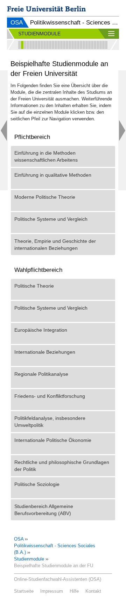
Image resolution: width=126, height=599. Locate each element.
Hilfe (74, 591)
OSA (16, 22)
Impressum (51, 591)
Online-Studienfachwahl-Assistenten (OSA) (57, 579)
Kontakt (93, 591)
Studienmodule (29, 559)
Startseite (24, 591)
